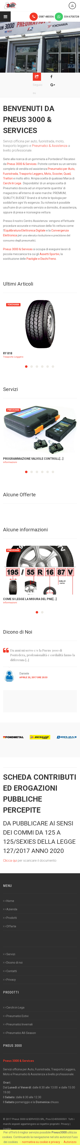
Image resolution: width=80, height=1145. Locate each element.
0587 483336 (46, 16)
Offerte (11, 926)
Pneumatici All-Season (21, 1033)
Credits (7, 1129)
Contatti (11, 971)
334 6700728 (71, 16)
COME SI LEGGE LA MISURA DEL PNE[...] (30, 599)
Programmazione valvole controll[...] (33, 458)
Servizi (10, 954)
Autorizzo (70, 1142)
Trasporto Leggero (13, 357)
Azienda (11, 909)
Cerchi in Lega (15, 1007)
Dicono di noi (14, 962)
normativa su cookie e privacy (41, 1142)
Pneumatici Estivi (17, 1016)
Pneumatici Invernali (19, 1024)
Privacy (11, 979)
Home (10, 901)
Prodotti (11, 917)
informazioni (10, 462)
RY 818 (7, 353)
